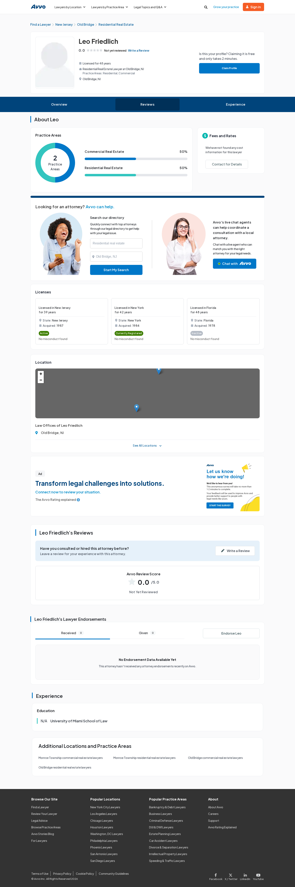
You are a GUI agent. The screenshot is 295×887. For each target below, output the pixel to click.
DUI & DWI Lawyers (161, 827)
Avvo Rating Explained (222, 827)
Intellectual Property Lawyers (168, 854)
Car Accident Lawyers (163, 840)
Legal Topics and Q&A (148, 7)
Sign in (255, 7)
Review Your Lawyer (44, 814)
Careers (213, 814)
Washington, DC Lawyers (106, 834)
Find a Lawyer (40, 807)
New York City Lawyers (105, 807)
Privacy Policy (62, 873)
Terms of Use (39, 873)
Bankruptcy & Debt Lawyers (167, 807)
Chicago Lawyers (101, 820)
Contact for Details (227, 164)
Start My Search (116, 270)
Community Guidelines (114, 873)
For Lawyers (39, 840)
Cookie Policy (85, 873)
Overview (59, 104)
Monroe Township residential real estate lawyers (144, 757)
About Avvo (215, 807)
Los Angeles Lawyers (103, 814)
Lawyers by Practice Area (107, 7)
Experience (235, 104)
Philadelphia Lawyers (104, 840)
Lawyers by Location (68, 7)
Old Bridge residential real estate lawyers (65, 767)
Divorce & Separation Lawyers (168, 847)
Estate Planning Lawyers (165, 834)
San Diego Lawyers (102, 861)
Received (71, 633)
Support (213, 820)
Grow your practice (226, 7)
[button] (158, 370)
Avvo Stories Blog (42, 834)
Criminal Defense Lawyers (166, 820)
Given (146, 633)
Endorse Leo (231, 633)
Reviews (147, 104)
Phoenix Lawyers (101, 847)
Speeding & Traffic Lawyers (167, 861)
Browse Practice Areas (46, 827)
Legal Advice (39, 820)
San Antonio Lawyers (104, 854)
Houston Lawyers (101, 827)
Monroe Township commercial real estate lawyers (71, 757)
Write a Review (138, 50)
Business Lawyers (160, 814)
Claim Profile (229, 68)
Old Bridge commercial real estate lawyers (215, 757)
